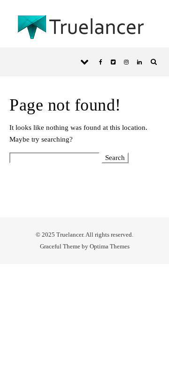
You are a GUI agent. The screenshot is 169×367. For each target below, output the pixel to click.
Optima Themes (110, 246)
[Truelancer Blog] (84, 29)
